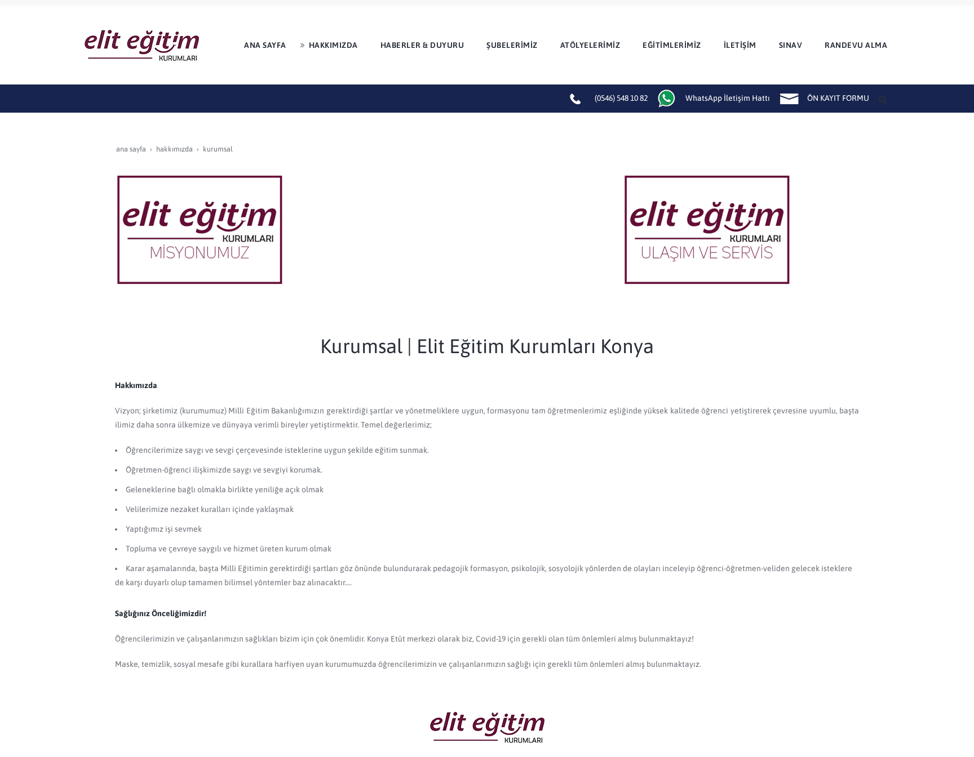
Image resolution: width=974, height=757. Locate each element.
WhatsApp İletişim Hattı (727, 98)
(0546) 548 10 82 (621, 98)
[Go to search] (884, 98)
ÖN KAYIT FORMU (838, 98)
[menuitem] (261, 45)
